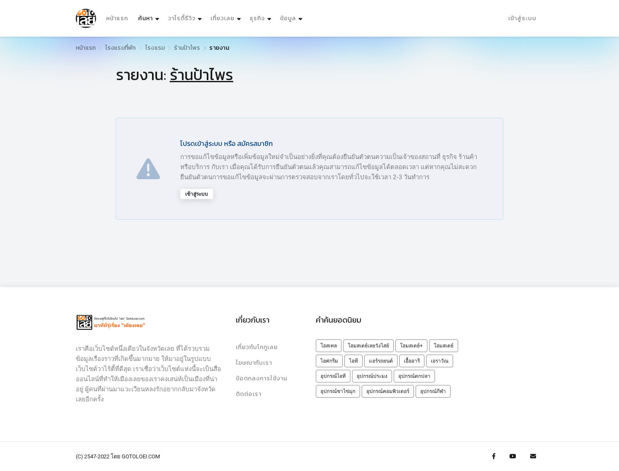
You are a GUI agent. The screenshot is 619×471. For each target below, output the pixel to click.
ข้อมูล (288, 18)
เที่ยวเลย (223, 18)
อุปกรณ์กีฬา (433, 391)
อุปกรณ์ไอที (333, 376)
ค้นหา (149, 18)
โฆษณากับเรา (254, 362)
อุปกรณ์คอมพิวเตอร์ (387, 391)
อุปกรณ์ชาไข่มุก (337, 391)
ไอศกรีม (329, 361)
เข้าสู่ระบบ (522, 18)
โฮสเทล (328, 346)
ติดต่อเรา (248, 394)
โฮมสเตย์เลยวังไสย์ (368, 346)
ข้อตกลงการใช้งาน (261, 378)
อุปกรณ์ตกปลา (414, 376)
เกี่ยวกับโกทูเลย (257, 347)
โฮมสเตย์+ (411, 346)
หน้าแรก (117, 18)
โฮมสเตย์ (444, 346)
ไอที (353, 361)
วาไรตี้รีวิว (181, 18)
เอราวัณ (439, 361)
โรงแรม (155, 47)
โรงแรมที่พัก (120, 47)
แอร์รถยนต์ (381, 361)
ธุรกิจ (257, 18)
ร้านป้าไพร (187, 47)
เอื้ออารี (412, 361)
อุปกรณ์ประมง (372, 376)
